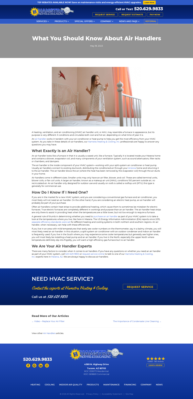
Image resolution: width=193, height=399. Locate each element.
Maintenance (111, 384)
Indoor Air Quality (70, 384)
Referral (150, 21)
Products (61, 21)
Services (41, 21)
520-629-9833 (72, 254)
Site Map (129, 394)
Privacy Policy (92, 394)
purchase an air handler (105, 216)
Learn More (149, 3)
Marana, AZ (57, 257)
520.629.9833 (148, 8)
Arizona (132, 168)
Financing (130, 384)
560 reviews (159, 361)
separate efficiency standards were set (51, 222)
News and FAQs (128, 21)
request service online (93, 254)
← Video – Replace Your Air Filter (48, 321)
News (159, 384)
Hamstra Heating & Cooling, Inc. (104, 142)
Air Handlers (49, 333)
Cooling (50, 384)
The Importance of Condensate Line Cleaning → (137, 321)
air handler (40, 139)
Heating (35, 384)
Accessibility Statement (112, 394)
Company (105, 21)
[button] (48, 21)
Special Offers (84, 21)
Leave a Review (155, 365)
